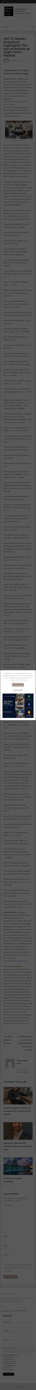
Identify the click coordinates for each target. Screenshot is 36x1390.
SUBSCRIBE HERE (18, 685)
